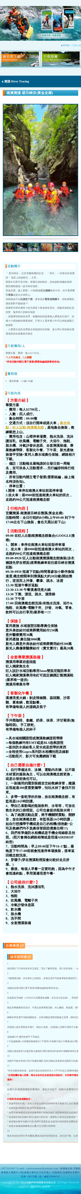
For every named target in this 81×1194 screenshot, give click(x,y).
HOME (66, 45)
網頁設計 (36, 1186)
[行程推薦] (61, 61)
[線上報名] (20, 61)
